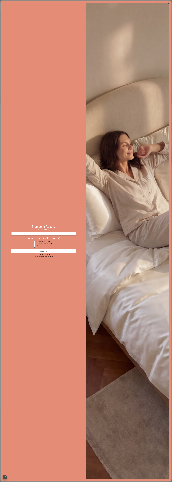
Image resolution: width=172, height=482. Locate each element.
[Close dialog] (169, 3)
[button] (5, 477)
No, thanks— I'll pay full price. (43, 254)
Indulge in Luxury (44, 251)
